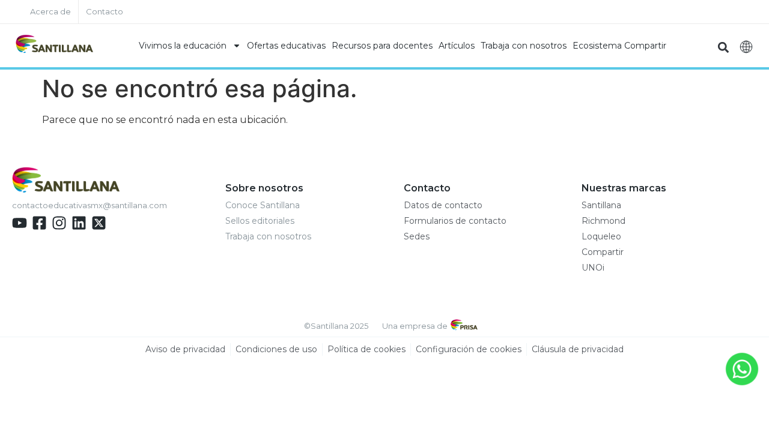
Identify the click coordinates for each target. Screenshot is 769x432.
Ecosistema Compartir (619, 45)
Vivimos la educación (182, 45)
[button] (723, 47)
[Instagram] (59, 222)
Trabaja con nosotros (524, 45)
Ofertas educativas (286, 45)
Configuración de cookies (468, 349)
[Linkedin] (79, 222)
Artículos (457, 45)
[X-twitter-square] (98, 222)
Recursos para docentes (382, 45)
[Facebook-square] (39, 222)
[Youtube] (19, 222)
